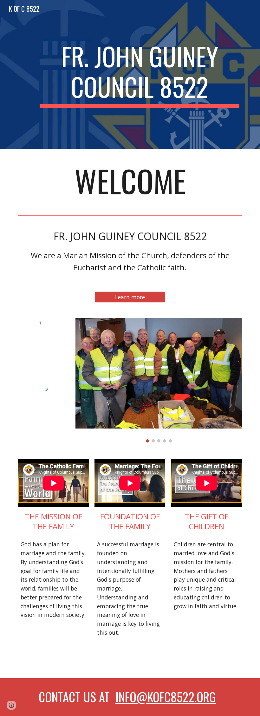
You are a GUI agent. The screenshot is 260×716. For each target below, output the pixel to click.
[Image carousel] (158, 380)
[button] (11, 705)
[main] (139, 74)
